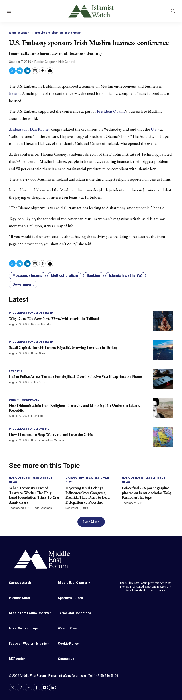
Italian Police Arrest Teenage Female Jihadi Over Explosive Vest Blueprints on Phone (75, 376)
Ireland (15, 93)
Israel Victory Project (24, 628)
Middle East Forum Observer (31, 312)
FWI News (15, 370)
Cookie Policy (68, 643)
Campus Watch (20, 582)
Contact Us (66, 659)
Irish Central (66, 62)
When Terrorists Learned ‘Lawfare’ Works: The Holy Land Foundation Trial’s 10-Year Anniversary (34, 495)
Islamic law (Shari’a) (125, 275)
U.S (153, 129)
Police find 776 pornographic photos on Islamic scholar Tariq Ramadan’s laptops (146, 492)
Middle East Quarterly (74, 582)
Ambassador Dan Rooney (29, 129)
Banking (93, 275)
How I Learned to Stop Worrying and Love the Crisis (51, 434)
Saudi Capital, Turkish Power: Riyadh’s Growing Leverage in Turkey (63, 347)
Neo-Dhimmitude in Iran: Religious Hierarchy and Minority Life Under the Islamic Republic (74, 408)
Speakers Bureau (70, 598)
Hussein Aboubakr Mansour (48, 440)
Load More (91, 521)
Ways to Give (67, 628)
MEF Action (17, 659)
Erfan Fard (37, 415)
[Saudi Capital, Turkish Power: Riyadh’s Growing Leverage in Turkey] (163, 350)
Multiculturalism (64, 275)
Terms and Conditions (74, 613)
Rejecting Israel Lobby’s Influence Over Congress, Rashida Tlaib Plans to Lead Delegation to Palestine (87, 495)
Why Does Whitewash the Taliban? (54, 318)
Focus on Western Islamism (29, 643)
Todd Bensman (42, 508)
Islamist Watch (19, 32)
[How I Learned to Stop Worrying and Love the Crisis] (163, 437)
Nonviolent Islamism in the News (58, 32)
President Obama (111, 111)
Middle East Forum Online (29, 428)
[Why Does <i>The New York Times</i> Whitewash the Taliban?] (163, 321)
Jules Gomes (39, 382)
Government (23, 284)
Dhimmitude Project (25, 399)
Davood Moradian (42, 324)
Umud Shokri (39, 353)
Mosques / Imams (27, 275)
